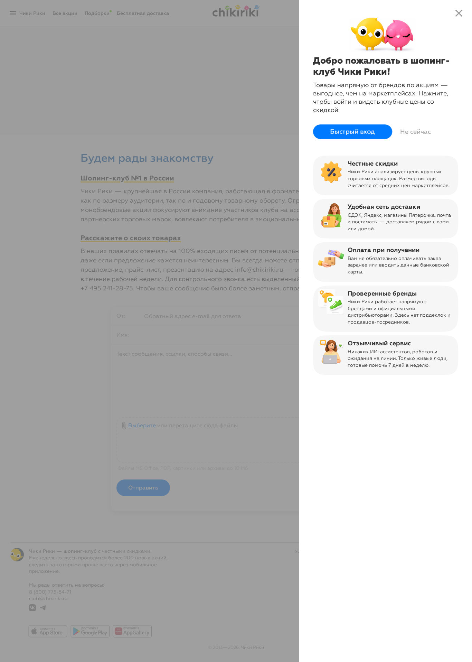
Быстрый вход (352, 132)
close (459, 13)
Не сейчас (415, 132)
